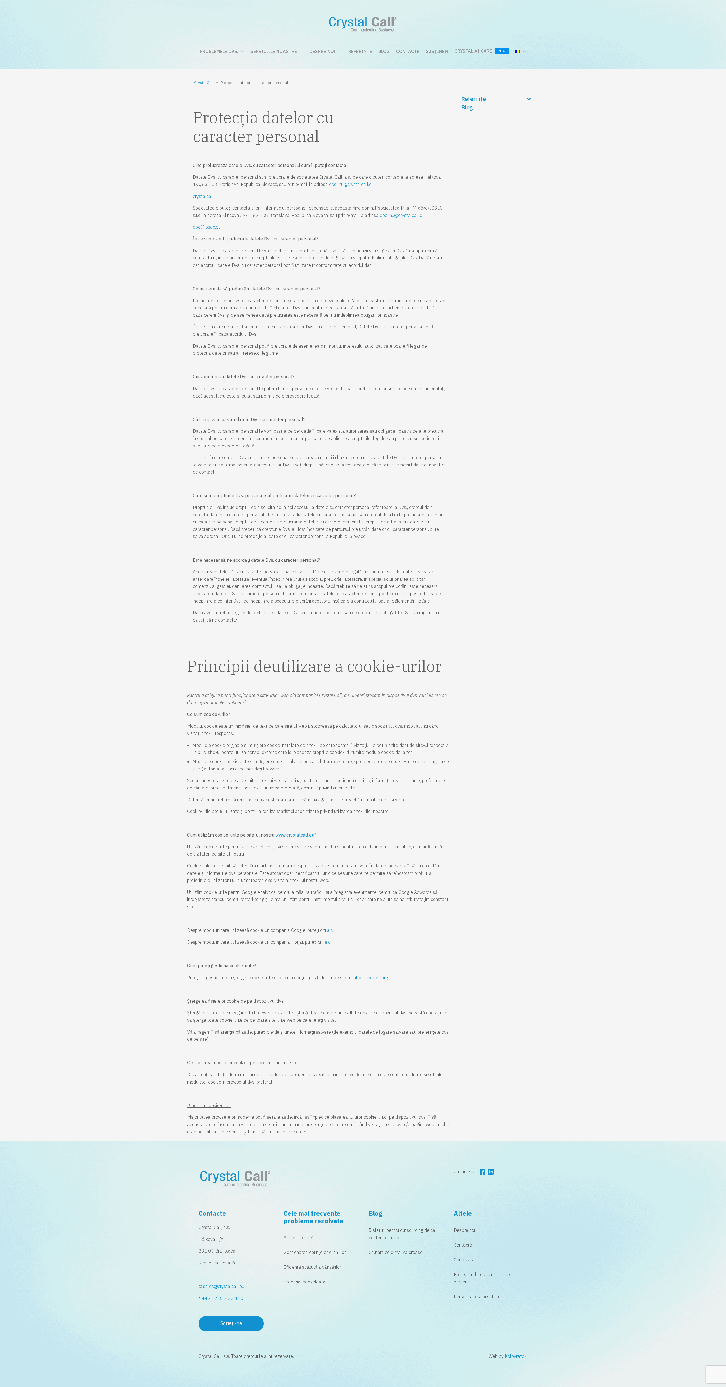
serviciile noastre (273, 51)
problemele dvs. (219, 51)
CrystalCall (204, 82)
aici (330, 930)
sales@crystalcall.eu (223, 1286)
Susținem (437, 51)
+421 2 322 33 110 (222, 1298)
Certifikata (464, 1260)
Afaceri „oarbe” (299, 1237)
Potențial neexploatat (305, 1282)
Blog (384, 51)
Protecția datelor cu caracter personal (482, 1278)
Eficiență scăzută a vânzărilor (312, 1267)
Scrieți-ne (231, 1323)
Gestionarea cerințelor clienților (315, 1252)
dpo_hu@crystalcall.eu (351, 184)
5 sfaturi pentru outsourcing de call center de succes (403, 1233)
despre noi (322, 51)
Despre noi (464, 1230)
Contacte (407, 51)
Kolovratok (516, 1356)
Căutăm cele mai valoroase (396, 1252)
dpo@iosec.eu (207, 227)
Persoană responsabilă (476, 1296)
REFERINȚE (360, 51)
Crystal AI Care (480, 51)
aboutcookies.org (371, 977)
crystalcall (203, 196)
